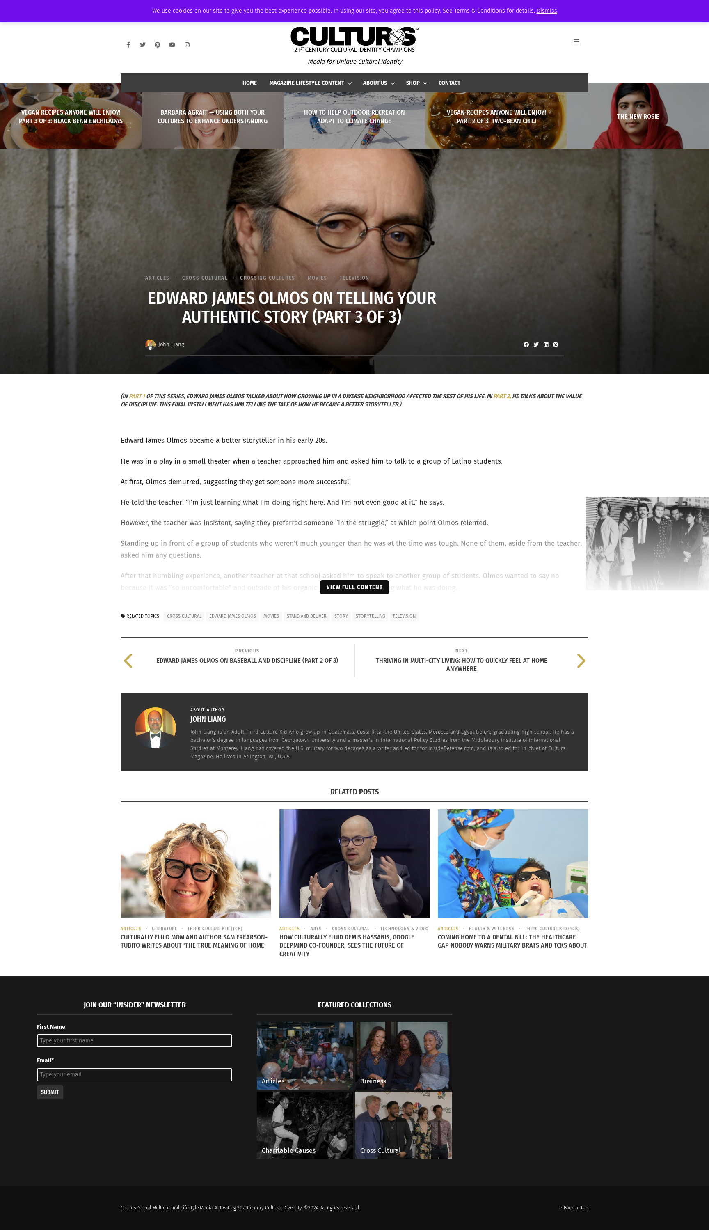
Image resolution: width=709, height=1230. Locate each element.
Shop (413, 83)
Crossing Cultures (267, 277)
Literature (164, 929)
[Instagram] (187, 44)
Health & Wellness (492, 929)
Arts (316, 929)
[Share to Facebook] (526, 344)
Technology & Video (404, 929)
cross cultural (205, 277)
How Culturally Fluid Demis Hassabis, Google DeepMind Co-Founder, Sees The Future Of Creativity (346, 945)
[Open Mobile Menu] (581, 44)
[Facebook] (128, 44)
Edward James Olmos (232, 616)
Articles (157, 277)
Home (249, 83)
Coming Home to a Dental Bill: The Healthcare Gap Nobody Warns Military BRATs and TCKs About (512, 941)
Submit (50, 1092)
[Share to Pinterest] (555, 344)
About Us (375, 83)
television (404, 616)
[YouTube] (172, 44)
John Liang (171, 344)
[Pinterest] (157, 44)
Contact (449, 83)
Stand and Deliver (307, 616)
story (341, 616)
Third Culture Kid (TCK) (215, 929)
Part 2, (502, 396)
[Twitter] (142, 44)
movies (271, 616)
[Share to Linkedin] (546, 344)
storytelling (370, 616)
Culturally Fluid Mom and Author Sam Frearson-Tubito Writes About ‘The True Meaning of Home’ (194, 941)
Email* (45, 1060)
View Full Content (355, 587)
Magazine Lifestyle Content (307, 83)
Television (354, 277)
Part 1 (137, 396)
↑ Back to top (573, 1208)
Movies (317, 277)
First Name (51, 1026)
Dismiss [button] (547, 10)
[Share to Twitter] (536, 344)
